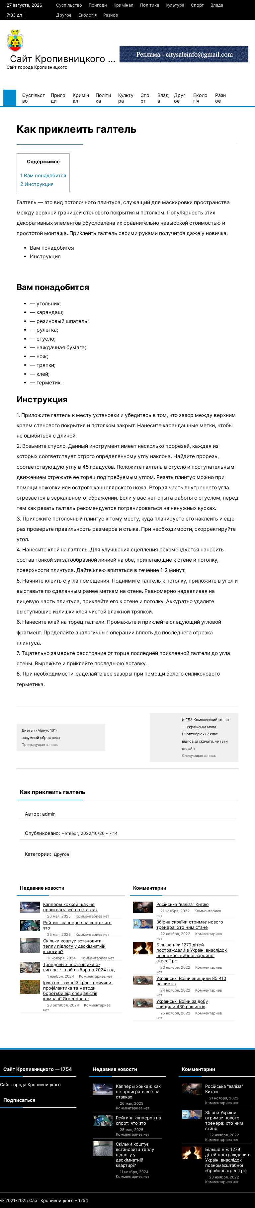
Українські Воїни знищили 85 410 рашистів (191, 981)
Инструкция (36, 184)
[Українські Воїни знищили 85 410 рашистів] (143, 980)
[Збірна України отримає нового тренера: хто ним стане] (143, 923)
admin (48, 814)
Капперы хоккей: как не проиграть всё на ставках (70, 907)
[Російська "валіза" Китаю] (143, 907)
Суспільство (69, 5)
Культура (175, 5)
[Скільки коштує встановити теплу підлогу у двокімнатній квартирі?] (30, 945)
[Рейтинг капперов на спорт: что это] (30, 925)
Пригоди (98, 5)
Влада (217, 5)
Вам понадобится (43, 176)
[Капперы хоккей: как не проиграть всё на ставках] (30, 907)
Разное (110, 15)
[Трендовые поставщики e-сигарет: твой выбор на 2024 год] (30, 967)
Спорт (197, 5)
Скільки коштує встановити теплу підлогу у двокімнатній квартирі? (74, 946)
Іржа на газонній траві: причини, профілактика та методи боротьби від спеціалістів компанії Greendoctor (78, 990)
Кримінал (123, 5)
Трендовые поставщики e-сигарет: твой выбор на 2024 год (79, 967)
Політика (149, 5)
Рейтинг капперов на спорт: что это (77, 925)
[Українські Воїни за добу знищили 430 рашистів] (143, 1003)
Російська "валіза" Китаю (182, 904)
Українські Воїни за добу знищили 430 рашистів (182, 1004)
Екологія (87, 15)
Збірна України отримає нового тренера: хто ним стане (189, 924)
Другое (64, 15)
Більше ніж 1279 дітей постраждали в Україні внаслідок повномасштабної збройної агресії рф (191, 952)
